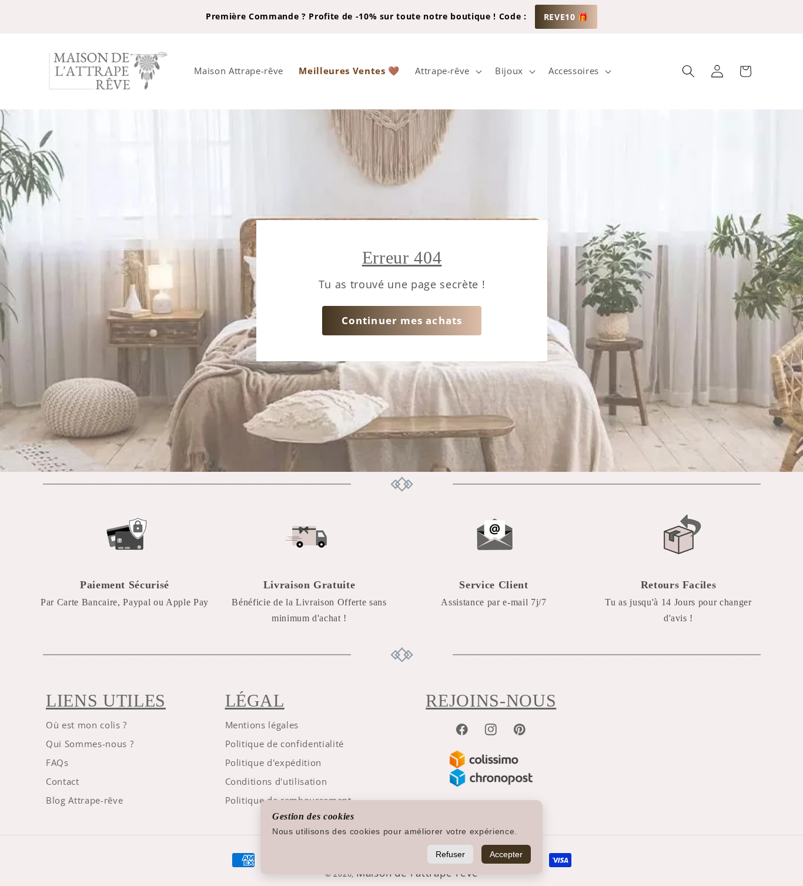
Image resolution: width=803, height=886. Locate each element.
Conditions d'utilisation (276, 781)
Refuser (450, 854)
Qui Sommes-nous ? (89, 744)
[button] (447, 71)
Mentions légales (262, 725)
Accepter (506, 854)
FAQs (57, 763)
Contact (62, 781)
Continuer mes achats (402, 320)
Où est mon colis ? (86, 725)
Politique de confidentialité (284, 744)
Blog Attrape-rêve (84, 800)
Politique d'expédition (273, 763)
